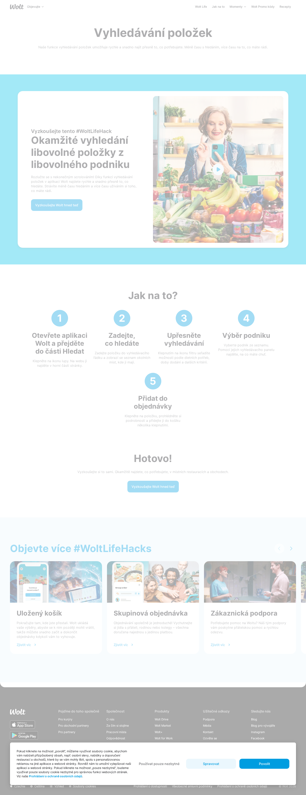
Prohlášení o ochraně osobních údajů (55, 776)
